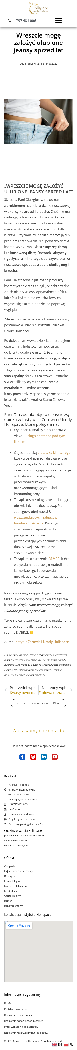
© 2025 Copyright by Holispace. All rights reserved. (33, 1041)
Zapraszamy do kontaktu (38, 730)
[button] (58, 20)
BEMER (54, 558)
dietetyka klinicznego (54, 452)
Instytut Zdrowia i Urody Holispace (42, 641)
